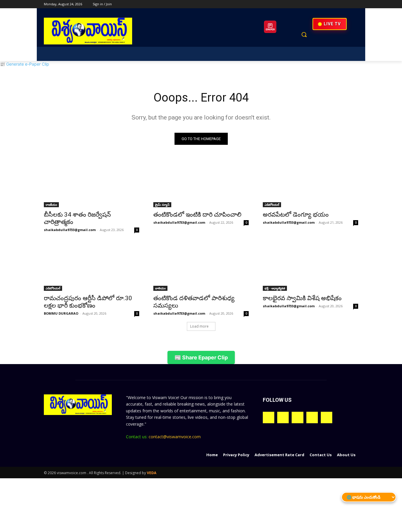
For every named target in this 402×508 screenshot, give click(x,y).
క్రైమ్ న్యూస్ (162, 204)
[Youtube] (354, 4)
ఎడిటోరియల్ (272, 204)
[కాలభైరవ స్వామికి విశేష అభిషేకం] (310, 267)
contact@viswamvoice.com (175, 436)
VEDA (151, 472)
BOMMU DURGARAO (61, 313)
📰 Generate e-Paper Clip (24, 64)
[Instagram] (330, 4)
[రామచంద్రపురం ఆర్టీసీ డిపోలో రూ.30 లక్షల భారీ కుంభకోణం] (91, 267)
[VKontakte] (326, 417)
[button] (304, 34)
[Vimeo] (346, 4)
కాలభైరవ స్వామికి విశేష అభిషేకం (302, 298)
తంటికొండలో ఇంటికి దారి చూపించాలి (197, 214)
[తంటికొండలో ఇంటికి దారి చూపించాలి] (201, 183)
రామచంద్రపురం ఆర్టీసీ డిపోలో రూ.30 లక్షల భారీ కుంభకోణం (88, 302)
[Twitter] (338, 4)
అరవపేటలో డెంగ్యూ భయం (296, 214)
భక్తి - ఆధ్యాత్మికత (275, 288)
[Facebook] (322, 4)
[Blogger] (268, 417)
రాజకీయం (51, 204)
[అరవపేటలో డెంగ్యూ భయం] (310, 183)
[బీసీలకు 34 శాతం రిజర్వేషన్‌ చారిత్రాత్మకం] (91, 183)
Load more (199, 326)
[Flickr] (297, 417)
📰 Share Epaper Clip (201, 357)
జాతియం (160, 288)
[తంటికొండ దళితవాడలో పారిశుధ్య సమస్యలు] (201, 267)
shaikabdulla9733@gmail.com (70, 230)
